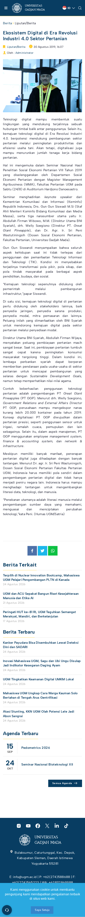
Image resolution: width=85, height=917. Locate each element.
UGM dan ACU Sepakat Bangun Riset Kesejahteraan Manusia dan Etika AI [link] (41, 596)
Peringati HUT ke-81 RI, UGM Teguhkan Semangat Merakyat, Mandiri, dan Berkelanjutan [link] (39, 614)
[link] (32, 8)
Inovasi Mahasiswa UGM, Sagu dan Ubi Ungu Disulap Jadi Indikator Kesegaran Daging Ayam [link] (42, 663)
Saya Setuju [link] (42, 909)
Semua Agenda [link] (62, 783)
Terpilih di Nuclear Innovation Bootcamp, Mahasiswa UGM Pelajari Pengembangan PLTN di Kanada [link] (41, 577)
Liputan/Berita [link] (25, 23)
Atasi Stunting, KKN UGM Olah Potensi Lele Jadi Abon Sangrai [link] (38, 714)
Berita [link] (7, 23)
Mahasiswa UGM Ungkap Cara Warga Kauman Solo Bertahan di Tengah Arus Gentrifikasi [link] (40, 695)
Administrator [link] (24, 53)
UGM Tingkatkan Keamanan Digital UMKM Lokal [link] (38, 679)
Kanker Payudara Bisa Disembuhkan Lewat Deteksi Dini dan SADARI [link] (40, 645)
